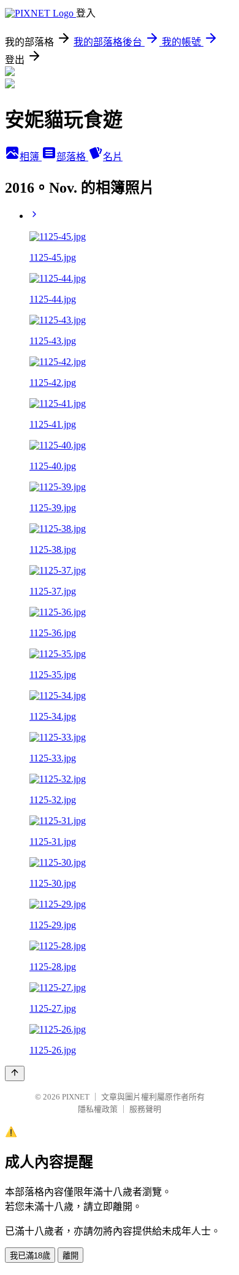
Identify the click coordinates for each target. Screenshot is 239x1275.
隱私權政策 (98, 1109)
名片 (113, 157)
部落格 (72, 157)
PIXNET (75, 1096)
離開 (70, 1255)
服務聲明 (145, 1109)
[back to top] (15, 1073)
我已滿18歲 (30, 1255)
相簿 (31, 157)
